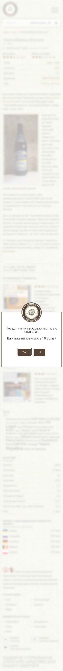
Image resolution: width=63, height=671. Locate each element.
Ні (39, 352)
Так (24, 352)
